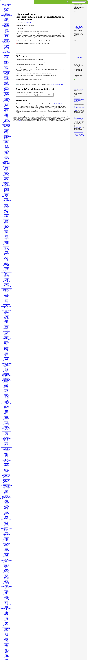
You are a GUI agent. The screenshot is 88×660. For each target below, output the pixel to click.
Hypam (6, 291)
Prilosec (6, 471)
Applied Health (27, 22)
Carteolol (6, 103)
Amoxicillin (6, 45)
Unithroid (6, 599)
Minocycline (6, 387)
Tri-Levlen (6, 591)
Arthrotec (6, 55)
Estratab (6, 228)
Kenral (6, 316)
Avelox (6, 68)
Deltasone (6, 177)
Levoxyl (6, 332)
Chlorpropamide (6, 124)
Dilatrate (6, 198)
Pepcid (6, 448)
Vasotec (6, 606)
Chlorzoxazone (6, 125)
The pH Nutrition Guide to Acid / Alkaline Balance (79, 109)
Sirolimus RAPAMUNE (6, 528)
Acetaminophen (6, 14)
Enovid (6, 217)
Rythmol (6, 518)
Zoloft (6, 652)
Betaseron (6, 84)
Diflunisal (6, 193)
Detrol (6, 184)
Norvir (6, 422)
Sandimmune (6, 521)
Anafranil (6, 48)
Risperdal (6, 513)
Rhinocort (6, 511)
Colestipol (6, 150)
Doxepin (6, 204)
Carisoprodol (6, 101)
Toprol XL (6, 578)
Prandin (6, 461)
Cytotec (6, 168)
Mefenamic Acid (6, 365)
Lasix (6, 322)
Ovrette (6, 434)
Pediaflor (6, 444)
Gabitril (6, 257)
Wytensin (6, 630)
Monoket (6, 394)
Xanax (6, 633)
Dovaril (6, 203)
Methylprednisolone (6, 375)
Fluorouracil (6, 244)
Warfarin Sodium (6, 627)
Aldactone (6, 26)
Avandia (6, 66)
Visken (6, 619)
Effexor (6, 209)
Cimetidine (6, 129)
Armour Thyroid (6, 52)
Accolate (6, 9)
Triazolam (6, 587)
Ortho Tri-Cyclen (6, 428)
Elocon (6, 211)
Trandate (6, 581)
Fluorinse (6, 241)
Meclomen (6, 362)
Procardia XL (6, 474)
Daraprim (6, 173)
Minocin (6, 386)
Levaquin (6, 325)
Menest (6, 368)
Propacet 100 (6, 480)
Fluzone (6, 248)
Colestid (6, 148)
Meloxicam (6, 366)
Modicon (6, 391)
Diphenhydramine (6, 200)
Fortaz (6, 252)
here (20, 120)
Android (6, 50)
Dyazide (6, 207)
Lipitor (6, 333)
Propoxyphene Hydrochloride (6, 483)
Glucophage (6, 264)
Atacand (6, 57)
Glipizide (6, 263)
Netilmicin (6, 406)
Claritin (6, 133)
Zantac (6, 640)
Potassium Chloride (6, 460)
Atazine (6, 60)
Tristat (6, 596)
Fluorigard (6, 239)
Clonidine (6, 141)
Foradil (6, 251)
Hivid (6, 279)
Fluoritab (6, 242)
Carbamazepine (6, 97)
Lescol (6, 323)
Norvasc (6, 421)
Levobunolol (6, 328)
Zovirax (6, 655)
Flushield (6, 247)
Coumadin (6, 157)
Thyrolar (6, 566)
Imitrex (6, 299)
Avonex (6, 69)
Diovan (6, 199)
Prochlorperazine (6, 475)
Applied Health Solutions (57, 103)
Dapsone (6, 172)
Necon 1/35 (6, 402)
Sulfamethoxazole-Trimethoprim (6, 542)
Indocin (6, 302)
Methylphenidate (6, 374)
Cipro (6, 130)
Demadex (6, 178)
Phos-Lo (6, 452)
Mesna (6, 370)
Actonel (6, 18)
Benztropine (6, 80)
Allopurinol (6, 31)
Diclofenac (6, 189)
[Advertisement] (41, 7)
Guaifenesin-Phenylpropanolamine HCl (6, 272)
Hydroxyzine (6, 290)
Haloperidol (6, 275)
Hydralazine (6, 285)
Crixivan (6, 161)
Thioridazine (6, 565)
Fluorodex (6, 243)
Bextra (6, 85)
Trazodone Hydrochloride (6, 583)
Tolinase (6, 575)
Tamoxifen (6, 554)
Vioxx (6, 613)
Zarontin (6, 641)
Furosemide (6, 256)
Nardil (6, 399)
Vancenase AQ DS (6, 604)
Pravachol (6, 463)
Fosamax (6, 254)
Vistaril (6, 622)
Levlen (6, 327)
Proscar (6, 490)
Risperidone (6, 514)
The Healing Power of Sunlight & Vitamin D (79, 135)
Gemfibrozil (6, 258)
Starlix (6, 538)
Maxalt (6, 359)
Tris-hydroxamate (6, 594)
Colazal (6, 146)
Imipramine (6, 297)
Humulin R (6, 284)
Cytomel (6, 167)
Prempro (6, 468)
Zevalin (6, 647)
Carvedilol (6, 105)
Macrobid (6, 357)
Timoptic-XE (6, 570)
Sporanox (6, 535)
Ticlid (6, 569)
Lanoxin (6, 321)
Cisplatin (6, 131)
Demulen (6, 179)
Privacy (50, 115)
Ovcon (6, 432)
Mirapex (6, 389)
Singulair (6, 527)
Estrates (6, 230)
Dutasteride (6, 206)
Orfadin (6, 426)
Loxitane (6, 349)
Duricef (6, 205)
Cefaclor (6, 110)
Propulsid (6, 488)
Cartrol (6, 104)
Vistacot (6, 620)
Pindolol (6, 453)
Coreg (6, 156)
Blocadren (6, 88)
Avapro (6, 67)
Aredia (6, 51)
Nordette (6, 416)
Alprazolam (6, 34)
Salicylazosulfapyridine (6, 519)
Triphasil (6, 593)
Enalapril (6, 214)
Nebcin (6, 400)
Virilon (6, 618)
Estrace (6, 225)
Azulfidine (6, 74)
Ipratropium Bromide (6, 306)
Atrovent (6, 63)
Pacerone (6, 437)
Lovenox (6, 348)
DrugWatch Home (6, 5)
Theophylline (6, 564)
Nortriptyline (6, 419)
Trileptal (6, 590)
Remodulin (6, 502)
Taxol (6, 555)
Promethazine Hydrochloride (6, 478)
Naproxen (6, 397)
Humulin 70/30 (6, 281)
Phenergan (6, 450)
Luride (6, 352)
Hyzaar (6, 294)
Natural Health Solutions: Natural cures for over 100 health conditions (79, 99)
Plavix (6, 455)
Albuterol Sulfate (6, 25)
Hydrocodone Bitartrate (6, 288)
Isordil (6, 309)
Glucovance (6, 267)
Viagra (6, 611)
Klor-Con (6, 317)
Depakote (6, 180)
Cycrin (6, 164)
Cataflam (6, 106)
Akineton (6, 24)
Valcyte (6, 602)
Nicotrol (6, 411)
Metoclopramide (6, 379)
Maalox (6, 355)
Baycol (6, 78)
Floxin (6, 237)
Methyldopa (6, 373)
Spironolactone (6, 534)
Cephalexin (6, 120)
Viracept (6, 614)
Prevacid (6, 469)
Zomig (6, 654)
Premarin (6, 466)
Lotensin (6, 343)
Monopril (6, 395)
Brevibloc (6, 89)
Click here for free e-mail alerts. (57, 84)
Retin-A (6, 507)
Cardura (6, 100)
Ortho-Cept (6, 429)
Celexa (6, 116)
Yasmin (6, 636)
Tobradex (6, 571)
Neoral (6, 405)
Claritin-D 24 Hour (6, 136)
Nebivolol (6, 401)
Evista (6, 231)
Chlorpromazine (6, 122)
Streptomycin (6, 539)
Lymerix (6, 354)
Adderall (6, 20)
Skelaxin (6, 529)
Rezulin (6, 509)
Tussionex (6, 597)
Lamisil (6, 320)
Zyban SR (6, 656)
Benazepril (6, 79)
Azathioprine (6, 72)
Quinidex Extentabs (6, 497)
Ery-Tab (6, 222)
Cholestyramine (6, 126)
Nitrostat (6, 413)
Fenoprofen (6, 233)
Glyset (6, 269)
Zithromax (6, 650)
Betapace (6, 83)
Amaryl (6, 36)
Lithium (6, 334)
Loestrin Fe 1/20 (6, 339)
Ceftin (6, 113)
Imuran (6, 300)
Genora (6, 259)
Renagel (6, 503)
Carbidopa (6, 98)
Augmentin (6, 64)
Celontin (6, 117)
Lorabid (6, 341)
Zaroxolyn (6, 643)
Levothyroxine (6, 331)
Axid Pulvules (6, 71)
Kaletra (6, 311)
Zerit (6, 644)
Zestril (6, 646)
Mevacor (6, 381)
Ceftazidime (6, 111)
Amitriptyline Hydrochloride (6, 43)
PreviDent (6, 470)
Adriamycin (6, 21)
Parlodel (6, 440)
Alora (6, 32)
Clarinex (6, 132)
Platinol (6, 454)
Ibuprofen (6, 295)
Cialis (6, 127)
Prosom (6, 491)
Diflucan (6, 191)
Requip (6, 505)
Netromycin (6, 407)
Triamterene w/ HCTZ (6, 586)
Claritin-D (6, 135)
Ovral (6, 433)
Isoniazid (6, 307)
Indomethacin (6, 304)
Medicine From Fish (78, 132)
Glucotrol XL (6, 265)
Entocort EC (6, 219)
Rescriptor (6, 506)
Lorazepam (6, 342)
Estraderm (6, 226)
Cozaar (6, 159)
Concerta (6, 153)
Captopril (6, 94)
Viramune (6, 615)
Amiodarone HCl (6, 41)
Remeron (6, 501)
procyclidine (6, 476)
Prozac (6, 495)
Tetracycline (6, 562)
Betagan (6, 82)
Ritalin (6, 516)
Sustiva (6, 548)
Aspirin (6, 56)
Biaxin (6, 87)
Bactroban (6, 77)
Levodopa (6, 329)
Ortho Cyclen (6, 427)
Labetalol (6, 318)
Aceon (6, 13)
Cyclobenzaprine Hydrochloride (6, 163)
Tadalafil (6, 551)
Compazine (6, 152)
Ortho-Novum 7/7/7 (6, 431)
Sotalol (6, 532)
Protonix (6, 492)
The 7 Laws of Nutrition (79, 89)
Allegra (6, 30)
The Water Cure (77, 127)
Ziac (6, 649)
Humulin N (6, 283)
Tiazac (6, 567)
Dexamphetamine (6, 185)
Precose (6, 464)
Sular (6, 540)
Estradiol (6, 227)
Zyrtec (6, 659)
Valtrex (6, 603)
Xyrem (6, 635)
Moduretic (6, 392)
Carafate (6, 95)
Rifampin (6, 512)
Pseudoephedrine (6, 496)
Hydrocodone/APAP (6, 289)
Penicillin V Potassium (6, 447)
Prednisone (6, 465)
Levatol (6, 326)
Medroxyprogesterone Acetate (6, 364)
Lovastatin (6, 347)
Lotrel (6, 344)
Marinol (6, 358)
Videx (6, 612)
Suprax (6, 546)
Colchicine (6, 147)
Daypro (6, 174)
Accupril (6, 10)
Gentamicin (6, 260)
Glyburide (6, 268)
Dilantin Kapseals (6, 196)
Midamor (6, 385)
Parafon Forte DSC (6, 439)
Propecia (6, 481)
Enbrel (6, 215)
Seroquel (6, 523)
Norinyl (6, 417)
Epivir (6, 220)
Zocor (6, 651)
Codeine (6, 143)
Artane (6, 53)
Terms (53, 115)
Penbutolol (6, 445)
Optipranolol (6, 424)
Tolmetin (6, 576)
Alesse (6, 27)
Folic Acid (6, 249)
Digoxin (6, 195)
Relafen (6, 500)
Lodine (6, 337)
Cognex (6, 145)
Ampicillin (6, 47)
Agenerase (6, 23)
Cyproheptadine (6, 166)
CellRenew (79, 26)
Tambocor (6, 553)
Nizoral (6, 415)
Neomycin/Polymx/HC (6, 403)
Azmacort (6, 73)
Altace (6, 35)
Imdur (6, 296)
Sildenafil (6, 525)
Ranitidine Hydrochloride (6, 498)
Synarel (6, 549)
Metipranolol (6, 378)
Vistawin (6, 623)
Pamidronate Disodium (6, 438)
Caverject (6, 108)
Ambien (6, 37)
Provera (6, 493)
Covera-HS (6, 158)
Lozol (6, 350)
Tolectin (6, 574)
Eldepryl (6, 210)
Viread (6, 617)
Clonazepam (6, 140)
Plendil (6, 456)
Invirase (6, 305)
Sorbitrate (6, 530)
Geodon (6, 262)
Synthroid (6, 550)
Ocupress (6, 423)
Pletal (6, 458)
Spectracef (6, 533)
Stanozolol (6, 537)
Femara (6, 232)
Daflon (6, 170)
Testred (6, 561)
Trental (6, 585)
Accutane (6, 11)
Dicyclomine (6, 190)
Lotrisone (6, 346)
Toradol (6, 580)
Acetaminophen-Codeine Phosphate (6, 16)
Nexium (6, 410)
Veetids (6, 607)
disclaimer (30, 108)
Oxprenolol (6, 435)
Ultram (6, 598)
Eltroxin (6, 212)
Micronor (6, 384)
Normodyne (6, 418)
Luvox (6, 353)
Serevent (6, 522)
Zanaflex (6, 639)
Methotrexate (6, 371)
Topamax (6, 577)
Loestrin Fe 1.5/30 (6, 338)
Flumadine (6, 238)
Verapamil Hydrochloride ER (6, 609)
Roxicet (6, 517)
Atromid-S (6, 62)
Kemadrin (6, 315)
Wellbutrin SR (6, 628)
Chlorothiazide (6, 121)
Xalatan (6, 631)
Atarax (6, 58)
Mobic (6, 390)
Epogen (6, 221)
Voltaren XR (6, 625)
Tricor (6, 588)
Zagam (6, 638)
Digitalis (6, 194)
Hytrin (6, 293)
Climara (6, 137)
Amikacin (6, 39)
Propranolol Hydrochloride (6, 487)
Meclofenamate (6, 360)
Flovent (6, 236)
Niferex (6, 412)
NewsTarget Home (6, 4)
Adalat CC (6, 19)
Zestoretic (6, 645)
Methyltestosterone (6, 376)
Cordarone (6, 154)
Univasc (6, 601)
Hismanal (6, 278)
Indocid (6, 301)
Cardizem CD (6, 99)
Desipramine (6, 182)
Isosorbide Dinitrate (6, 310)
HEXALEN (6, 276)
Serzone (6, 524)
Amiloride (6, 40)
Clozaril (6, 142)
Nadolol (6, 396)
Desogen (6, 183)
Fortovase (6, 253)
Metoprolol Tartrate (6, 380)
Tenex (6, 558)
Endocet (6, 216)
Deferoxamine (6, 175)
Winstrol (6, 629)
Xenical (6, 634)
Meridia (6, 369)
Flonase (6, 235)
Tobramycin (6, 572)
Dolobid (6, 201)
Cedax (6, 109)
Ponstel (6, 459)
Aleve (6, 29)
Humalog (6, 280)
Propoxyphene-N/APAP (6, 485)
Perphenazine (6, 449)
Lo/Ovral (6, 336)
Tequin (6, 559)
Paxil (6, 443)
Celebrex (6, 115)
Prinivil (6, 472)
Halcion (6, 274)
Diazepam (6, 188)
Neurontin (6, 408)
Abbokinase (6, 8)
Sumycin (6, 545)
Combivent (6, 151)
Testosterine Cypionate (6, 560)
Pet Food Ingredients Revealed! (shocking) (78, 119)
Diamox (6, 186)
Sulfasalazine (6, 544)
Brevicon (6, 90)
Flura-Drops (6, 246)
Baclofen (6, 76)
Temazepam (6, 556)
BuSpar (6, 93)
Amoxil (6, 46)
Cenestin (6, 119)
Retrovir (6, 508)
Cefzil (6, 114)
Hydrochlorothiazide (6, 286)
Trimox (6, 592)
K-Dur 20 (6, 313)
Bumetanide (6, 92)
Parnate (6, 442)
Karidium (6, 312)
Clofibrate (6, 138)
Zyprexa (6, 657)
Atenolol (6, 61)
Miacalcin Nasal (6, 382)
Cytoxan (6, 169)
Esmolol (6, 223)
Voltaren (6, 624)
